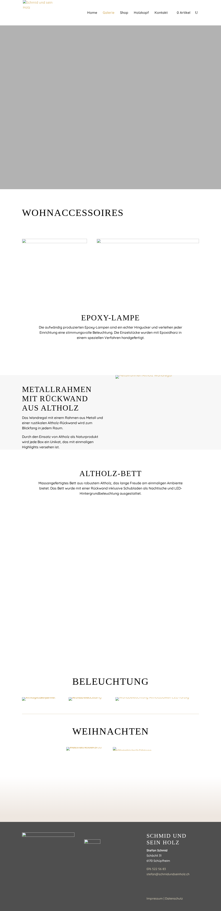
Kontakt (161, 13)
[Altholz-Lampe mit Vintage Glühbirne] (40, 699)
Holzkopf (141, 13)
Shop (124, 13)
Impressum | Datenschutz (165, 898)
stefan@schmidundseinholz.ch (168, 874)
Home (92, 13)
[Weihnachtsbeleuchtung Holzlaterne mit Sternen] (134, 749)
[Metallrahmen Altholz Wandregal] (157, 377)
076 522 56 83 (156, 869)
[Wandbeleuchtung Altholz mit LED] (87, 699)
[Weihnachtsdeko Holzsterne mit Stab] (87, 749)
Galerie (108, 13)
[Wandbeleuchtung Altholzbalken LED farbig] (157, 699)
